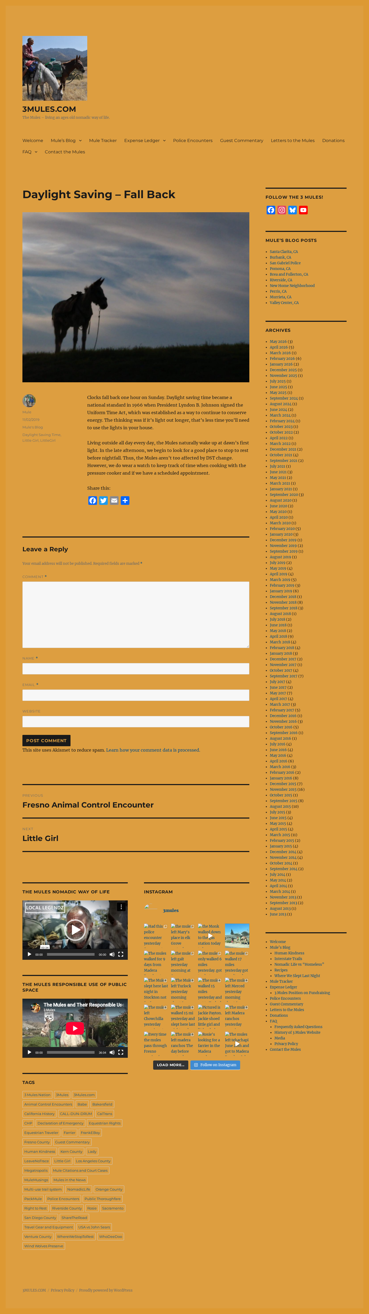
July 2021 (277, 466)
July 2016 (278, 744)
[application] (75, 930)
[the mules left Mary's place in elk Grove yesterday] (183, 936)
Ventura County (38, 1236)
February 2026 (282, 358)
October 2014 (281, 863)
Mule (26, 412)
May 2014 (278, 880)
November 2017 (283, 665)
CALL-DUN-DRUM (76, 1114)
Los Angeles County (93, 1161)
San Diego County (40, 1217)
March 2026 (280, 353)
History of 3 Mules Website (297, 1032)
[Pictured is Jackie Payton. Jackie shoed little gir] (210, 1017)
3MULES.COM (49, 109)
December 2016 (283, 716)
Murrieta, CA (280, 297)
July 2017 (277, 682)
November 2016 (283, 721)
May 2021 (278, 477)
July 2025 (278, 381)
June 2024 (278, 409)
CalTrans (104, 1114)
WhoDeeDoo (110, 1236)
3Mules (62, 1095)
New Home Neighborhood (292, 285)
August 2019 (280, 557)
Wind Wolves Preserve (43, 1246)
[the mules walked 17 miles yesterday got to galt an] (237, 963)
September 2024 (284, 398)
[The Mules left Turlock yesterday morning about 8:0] (183, 990)
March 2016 (280, 767)
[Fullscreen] (120, 954)
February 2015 (282, 840)
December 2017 (283, 659)
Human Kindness (39, 1151)
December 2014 (283, 852)
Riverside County (67, 1208)
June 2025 (278, 387)
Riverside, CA (281, 280)
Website (31, 711)
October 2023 (281, 426)
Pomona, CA (280, 268)
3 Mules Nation (37, 1095)
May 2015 (278, 823)
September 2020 (284, 494)
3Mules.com (84, 1095)
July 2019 (278, 562)
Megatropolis (36, 1170)
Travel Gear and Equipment (48, 1227)
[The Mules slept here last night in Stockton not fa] (156, 990)
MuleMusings (36, 1180)
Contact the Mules (65, 151)
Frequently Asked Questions (298, 1027)
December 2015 (283, 784)
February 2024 (282, 421)
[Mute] (112, 954)
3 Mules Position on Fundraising (302, 993)
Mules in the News (69, 1180)
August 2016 (280, 738)
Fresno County (37, 1142)
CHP (28, 1123)
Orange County (109, 1189)
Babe (82, 1104)
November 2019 (283, 545)
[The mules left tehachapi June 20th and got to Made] (237, 1044)
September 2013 (283, 903)
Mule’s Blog (63, 140)
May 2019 (278, 568)
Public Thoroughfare (103, 1199)
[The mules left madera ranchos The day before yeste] (183, 1044)
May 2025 (278, 392)
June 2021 (278, 472)
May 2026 (278, 341)
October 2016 (281, 727)
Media (279, 1038)
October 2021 (281, 455)
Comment (34, 577)
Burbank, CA (280, 257)
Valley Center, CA (284, 302)
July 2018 (277, 619)
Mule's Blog (32, 427)
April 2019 (278, 574)
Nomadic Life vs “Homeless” (299, 964)
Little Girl (30, 440)
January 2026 (281, 364)
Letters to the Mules (293, 140)
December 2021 (283, 449)
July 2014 (277, 874)
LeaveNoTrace (36, 1161)
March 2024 (280, 415)
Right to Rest (35, 1208)
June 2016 (278, 750)
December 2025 (283, 370)
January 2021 (281, 489)
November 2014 (283, 857)
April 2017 (278, 699)
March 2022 (280, 443)
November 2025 (283, 375)
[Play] (29, 954)
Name (30, 658)
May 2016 (278, 755)
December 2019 (283, 540)
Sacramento (112, 1208)
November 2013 (283, 897)
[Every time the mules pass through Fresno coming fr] (156, 1044)
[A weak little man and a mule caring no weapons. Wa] (237, 936)
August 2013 (280, 908)
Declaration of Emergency (60, 1123)
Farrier (69, 1132)
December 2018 (283, 596)
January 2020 (281, 534)
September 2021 (283, 460)
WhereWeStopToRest (75, 1236)
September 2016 (284, 733)
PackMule (33, 1199)
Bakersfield (102, 1104)
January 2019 (281, 591)
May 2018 (278, 631)
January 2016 (281, 778)
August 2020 (280, 500)
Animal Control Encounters (48, 1104)
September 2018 (283, 608)
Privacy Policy (286, 1044)
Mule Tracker (103, 140)
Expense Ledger (142, 140)
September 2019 (284, 551)
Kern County (71, 1151)
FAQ (26, 151)
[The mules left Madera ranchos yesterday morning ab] (237, 1017)
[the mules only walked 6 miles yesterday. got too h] (210, 963)
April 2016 (278, 761)
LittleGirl (48, 440)
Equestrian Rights (104, 1123)
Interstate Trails (288, 959)
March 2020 (280, 523)
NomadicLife (78, 1189)
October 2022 (281, 432)
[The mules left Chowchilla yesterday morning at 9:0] (156, 1017)
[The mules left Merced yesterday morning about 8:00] (237, 990)
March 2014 (280, 891)
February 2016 (282, 772)
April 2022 (279, 438)
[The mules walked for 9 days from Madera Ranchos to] (156, 963)
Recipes (281, 970)
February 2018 (282, 648)
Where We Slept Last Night (297, 976)
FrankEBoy (90, 1132)
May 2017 (278, 693)
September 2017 (283, 676)
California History (39, 1114)
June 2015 (278, 818)
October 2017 (281, 670)
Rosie (92, 1208)
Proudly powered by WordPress (106, 1290)
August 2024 (280, 404)
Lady (92, 1151)
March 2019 (280, 579)
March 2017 (280, 704)
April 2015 (278, 829)
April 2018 (278, 636)
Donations (333, 140)
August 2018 (280, 614)
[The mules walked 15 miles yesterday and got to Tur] (210, 990)
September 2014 (283, 869)
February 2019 (282, 585)
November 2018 (283, 602)
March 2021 (280, 483)
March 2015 (280, 835)
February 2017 (282, 710)
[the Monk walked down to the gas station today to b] (210, 936)
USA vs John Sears (94, 1227)
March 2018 (280, 642)
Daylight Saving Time (41, 435)
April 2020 (279, 517)
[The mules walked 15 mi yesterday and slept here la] (183, 1017)
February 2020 (282, 528)
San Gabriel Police (285, 263)
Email (30, 685)
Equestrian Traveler (41, 1132)
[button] (75, 930)
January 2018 (281, 653)
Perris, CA (278, 291)
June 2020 (278, 506)
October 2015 (281, 795)
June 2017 (278, 687)
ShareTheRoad (74, 1217)
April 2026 (279, 347)
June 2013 (278, 914)
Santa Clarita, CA (284, 251)
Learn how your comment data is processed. (153, 750)
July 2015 (277, 812)
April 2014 (278, 886)
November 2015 (283, 789)
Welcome (32, 140)
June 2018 (278, 625)
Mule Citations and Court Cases (80, 1170)
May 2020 (278, 511)
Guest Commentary (241, 140)
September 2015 (283, 801)
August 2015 (280, 806)
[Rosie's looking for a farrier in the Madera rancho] (210, 1044)
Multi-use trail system (43, 1189)
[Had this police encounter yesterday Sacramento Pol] (156, 936)
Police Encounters (193, 140)
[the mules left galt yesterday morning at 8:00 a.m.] (183, 963)
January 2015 (281, 846)
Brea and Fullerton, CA (289, 274)
